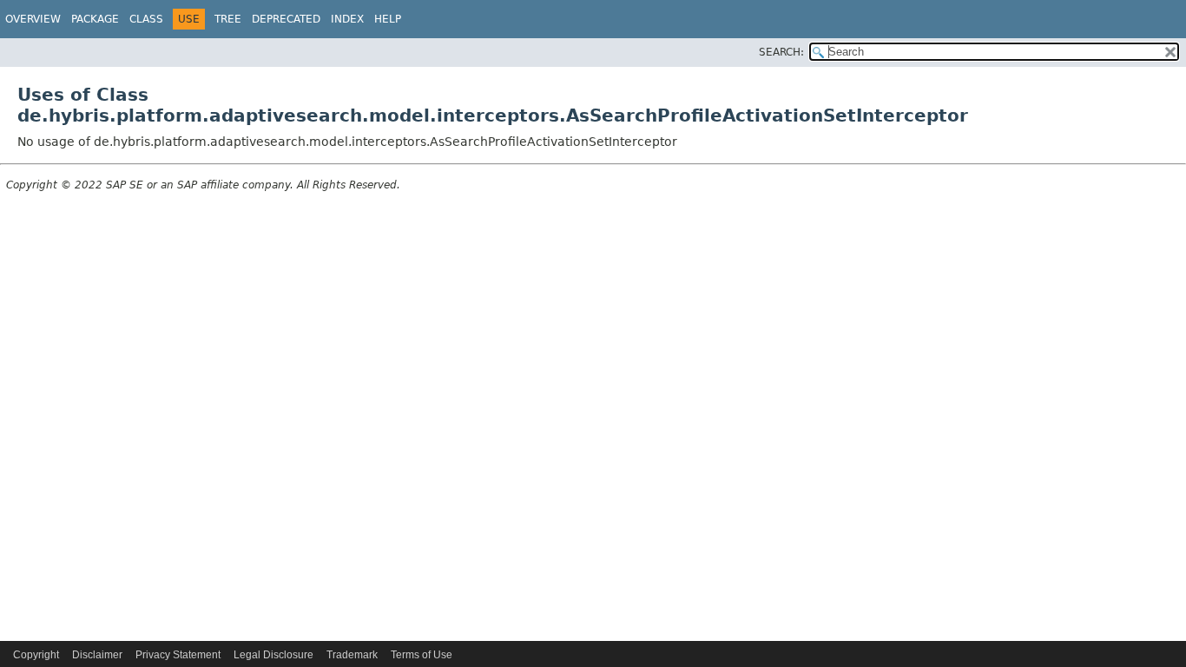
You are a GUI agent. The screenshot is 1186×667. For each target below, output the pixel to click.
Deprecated (286, 19)
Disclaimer (97, 655)
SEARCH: (781, 52)
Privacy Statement (178, 655)
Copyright (36, 655)
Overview (33, 19)
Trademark (352, 655)
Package (95, 19)
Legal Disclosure (273, 655)
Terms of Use (421, 655)
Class (146, 19)
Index (347, 19)
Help (387, 19)
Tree (227, 19)
